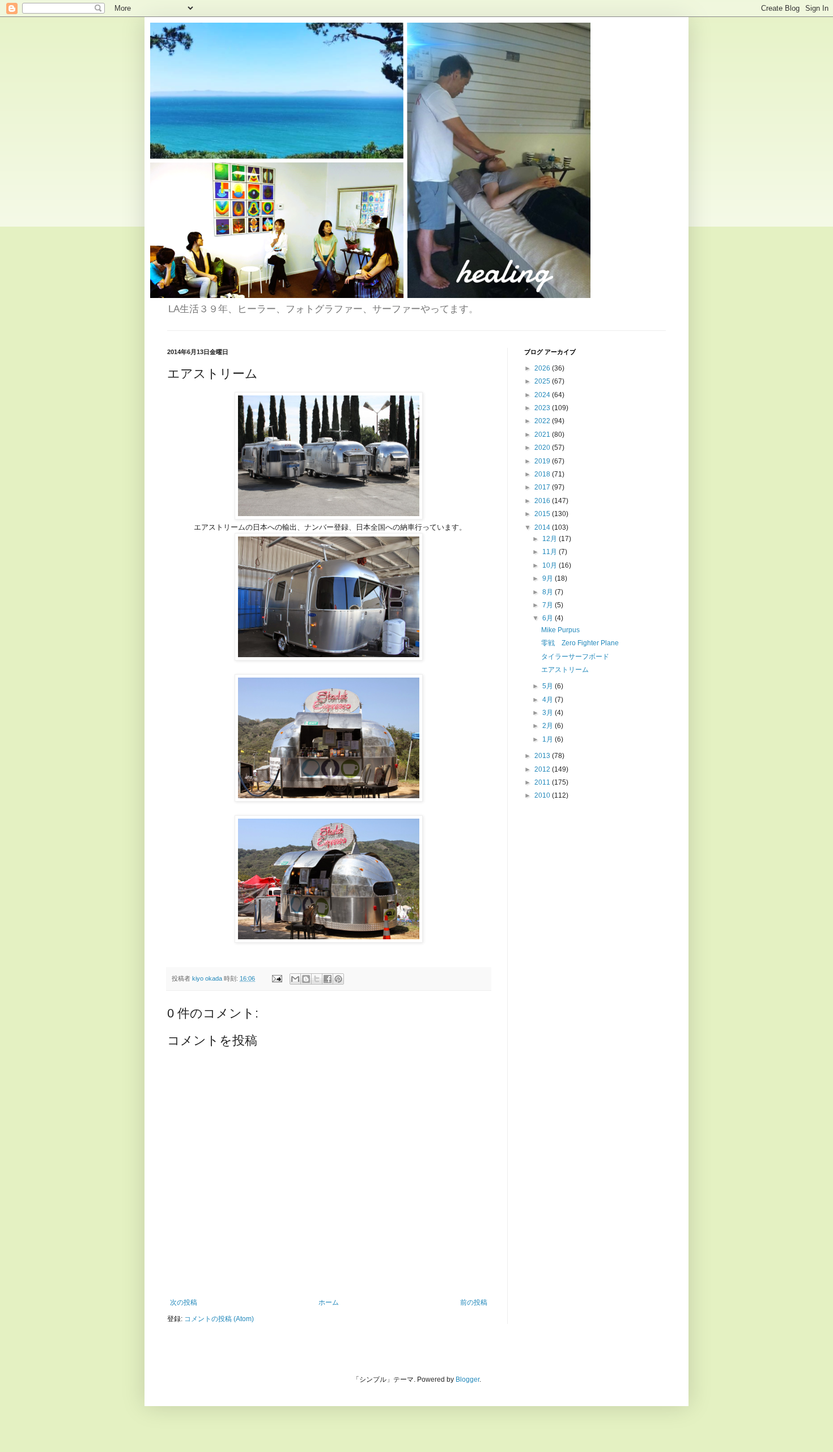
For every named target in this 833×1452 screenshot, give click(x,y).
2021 (543, 434)
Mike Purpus (560, 630)
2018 (543, 474)
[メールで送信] (295, 979)
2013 (543, 756)
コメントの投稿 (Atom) (219, 1319)
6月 (548, 618)
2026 (543, 368)
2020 (543, 448)
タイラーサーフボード (575, 657)
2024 (543, 395)
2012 (543, 769)
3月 (548, 713)
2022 (543, 421)
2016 (543, 501)
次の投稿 (183, 1302)
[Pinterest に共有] (338, 979)
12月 (550, 539)
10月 (550, 565)
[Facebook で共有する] (327, 979)
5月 (548, 686)
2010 (543, 795)
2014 (543, 527)
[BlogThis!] (306, 979)
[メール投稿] (276, 978)
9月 (548, 578)
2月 (548, 726)
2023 (543, 408)
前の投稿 (473, 1302)
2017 (543, 487)
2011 (543, 782)
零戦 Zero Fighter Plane (580, 643)
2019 (543, 461)
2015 (543, 514)
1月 (548, 739)
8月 (548, 592)
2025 (543, 381)
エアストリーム (565, 670)
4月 (548, 700)
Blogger (467, 1379)
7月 (548, 605)
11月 (550, 552)
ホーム (328, 1302)
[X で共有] (316, 979)
